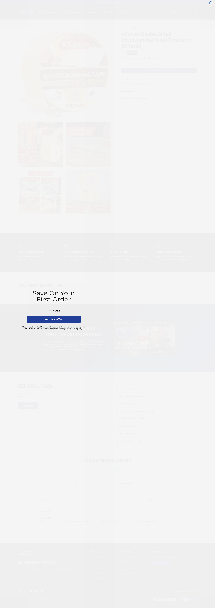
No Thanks (54, 311)
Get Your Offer (53, 319)
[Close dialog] (211, 3)
